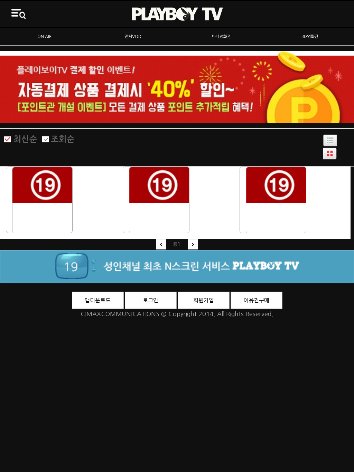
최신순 (25, 139)
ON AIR (44, 37)
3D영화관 (309, 37)
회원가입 (203, 300)
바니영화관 (221, 37)
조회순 (63, 139)
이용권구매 (256, 300)
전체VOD (132, 37)
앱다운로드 (98, 300)
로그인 (150, 300)
